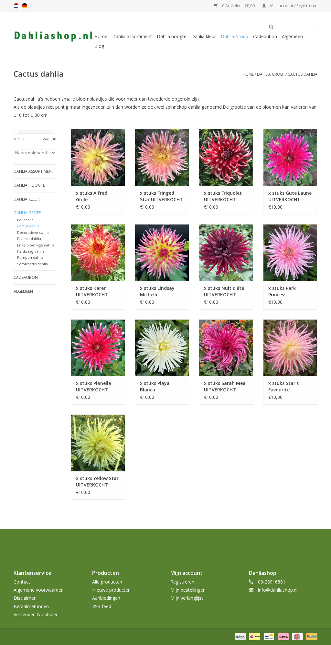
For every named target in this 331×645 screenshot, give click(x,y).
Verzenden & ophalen (36, 614)
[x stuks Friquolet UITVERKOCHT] (226, 157)
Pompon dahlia (30, 257)
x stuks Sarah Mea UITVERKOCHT (225, 386)
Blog (99, 46)
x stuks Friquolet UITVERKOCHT (223, 196)
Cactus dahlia (302, 74)
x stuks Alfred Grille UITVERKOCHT (92, 196)
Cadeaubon (265, 36)
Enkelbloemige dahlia (35, 245)
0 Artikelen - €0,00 (238, 5)
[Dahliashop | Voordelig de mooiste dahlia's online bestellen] (53, 36)
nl (16, 5)
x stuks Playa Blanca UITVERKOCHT (156, 386)
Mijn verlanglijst (186, 598)
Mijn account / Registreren (293, 5)
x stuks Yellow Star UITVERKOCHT (97, 481)
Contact (22, 582)
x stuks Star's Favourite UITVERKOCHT (284, 386)
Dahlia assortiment (132, 36)
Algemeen (292, 36)
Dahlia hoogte (172, 36)
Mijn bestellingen (188, 590)
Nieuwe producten (111, 590)
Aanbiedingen (106, 598)
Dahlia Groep (234, 36)
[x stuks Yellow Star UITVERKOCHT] (98, 442)
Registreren (182, 582)
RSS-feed (101, 606)
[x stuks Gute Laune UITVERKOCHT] (290, 157)
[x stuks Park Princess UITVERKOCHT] (290, 252)
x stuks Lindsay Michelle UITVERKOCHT (157, 291)
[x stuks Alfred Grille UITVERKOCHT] (98, 157)
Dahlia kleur (203, 36)
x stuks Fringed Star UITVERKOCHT (161, 196)
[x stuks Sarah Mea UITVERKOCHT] (226, 347)
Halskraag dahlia (31, 251)
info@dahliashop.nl (277, 590)
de (24, 5)
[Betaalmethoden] (239, 636)
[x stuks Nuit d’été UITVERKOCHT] (226, 252)
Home (100, 36)
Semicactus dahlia (32, 263)
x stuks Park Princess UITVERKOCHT (284, 291)
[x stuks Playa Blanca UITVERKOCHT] (162, 347)
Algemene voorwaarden (39, 590)
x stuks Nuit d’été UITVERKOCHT (224, 291)
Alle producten (107, 582)
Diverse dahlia (29, 238)
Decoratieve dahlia (33, 232)
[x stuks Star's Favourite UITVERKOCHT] (290, 347)
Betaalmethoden (31, 606)
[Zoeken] (269, 27)
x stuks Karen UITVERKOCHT (92, 291)
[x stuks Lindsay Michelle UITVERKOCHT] (162, 252)
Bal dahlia (25, 219)
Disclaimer (25, 598)
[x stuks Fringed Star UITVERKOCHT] (162, 157)
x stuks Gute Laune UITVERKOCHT (290, 196)
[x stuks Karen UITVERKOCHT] (98, 252)
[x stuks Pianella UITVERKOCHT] (98, 347)
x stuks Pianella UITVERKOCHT (93, 386)
